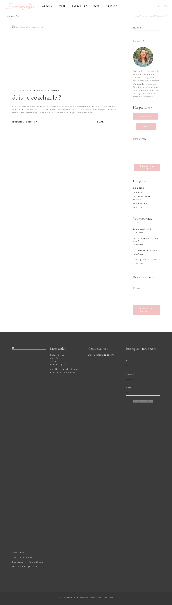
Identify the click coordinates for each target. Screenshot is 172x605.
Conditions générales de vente (64, 369)
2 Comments (32, 122)
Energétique (140, 203)
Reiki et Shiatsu (57, 355)
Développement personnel (45, 90)
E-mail (129, 361)
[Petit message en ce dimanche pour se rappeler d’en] (155, 159)
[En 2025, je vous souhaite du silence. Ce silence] (155, 153)
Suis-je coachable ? (36, 97)
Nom (128, 388)
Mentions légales (58, 364)
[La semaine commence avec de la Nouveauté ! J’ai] (155, 148)
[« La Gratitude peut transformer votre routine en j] (146, 159)
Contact (54, 361)
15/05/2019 (17, 122)
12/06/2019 (138, 263)
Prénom (130, 374)
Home (136, 16)
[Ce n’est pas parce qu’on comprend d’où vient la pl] (146, 153)
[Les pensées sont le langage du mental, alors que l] (137, 153)
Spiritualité (140, 208)
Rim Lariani (108, 598)
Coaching (23, 90)
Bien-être (138, 188)
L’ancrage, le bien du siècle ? (146, 259)
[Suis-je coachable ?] (66, 54)
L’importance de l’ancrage (145, 250)
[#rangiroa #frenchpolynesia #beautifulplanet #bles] (146, 148)
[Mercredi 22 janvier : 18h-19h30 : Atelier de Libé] (137, 159)
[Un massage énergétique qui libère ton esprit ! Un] (137, 148)
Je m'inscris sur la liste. (143, 401)
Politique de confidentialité (62, 372)
